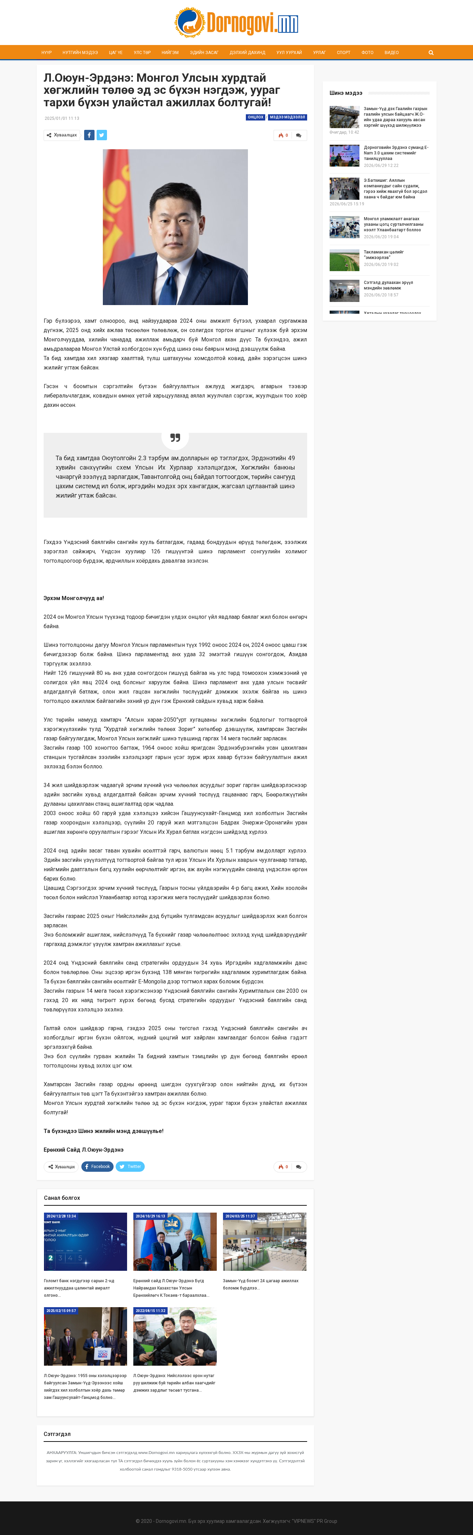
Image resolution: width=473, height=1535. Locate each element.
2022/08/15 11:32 (150, 1311)
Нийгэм (170, 52)
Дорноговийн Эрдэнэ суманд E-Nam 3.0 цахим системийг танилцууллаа (396, 153)
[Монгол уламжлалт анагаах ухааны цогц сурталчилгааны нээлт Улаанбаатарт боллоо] (344, 227)
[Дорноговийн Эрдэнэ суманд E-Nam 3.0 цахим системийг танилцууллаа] (344, 156)
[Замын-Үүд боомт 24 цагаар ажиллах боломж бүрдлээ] (264, 1242)
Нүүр (47, 52)
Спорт (343, 52)
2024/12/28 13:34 (61, 1216)
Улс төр (142, 52)
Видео (392, 52)
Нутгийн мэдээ (80, 52)
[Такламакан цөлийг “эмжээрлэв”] (344, 260)
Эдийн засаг (204, 52)
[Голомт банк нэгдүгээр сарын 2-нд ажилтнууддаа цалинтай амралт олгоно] (85, 1242)
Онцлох (255, 117)
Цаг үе (116, 52)
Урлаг (319, 52)
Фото (368, 52)
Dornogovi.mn (171, 1521)
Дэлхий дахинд (247, 52)
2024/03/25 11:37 (240, 1216)
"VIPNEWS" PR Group (314, 1521)
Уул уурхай (289, 52)
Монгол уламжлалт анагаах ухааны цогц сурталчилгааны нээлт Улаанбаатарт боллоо (393, 224)
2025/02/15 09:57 (61, 1311)
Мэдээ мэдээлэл (287, 117)
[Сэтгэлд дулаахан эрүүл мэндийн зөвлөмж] (344, 291)
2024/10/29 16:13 (150, 1216)
